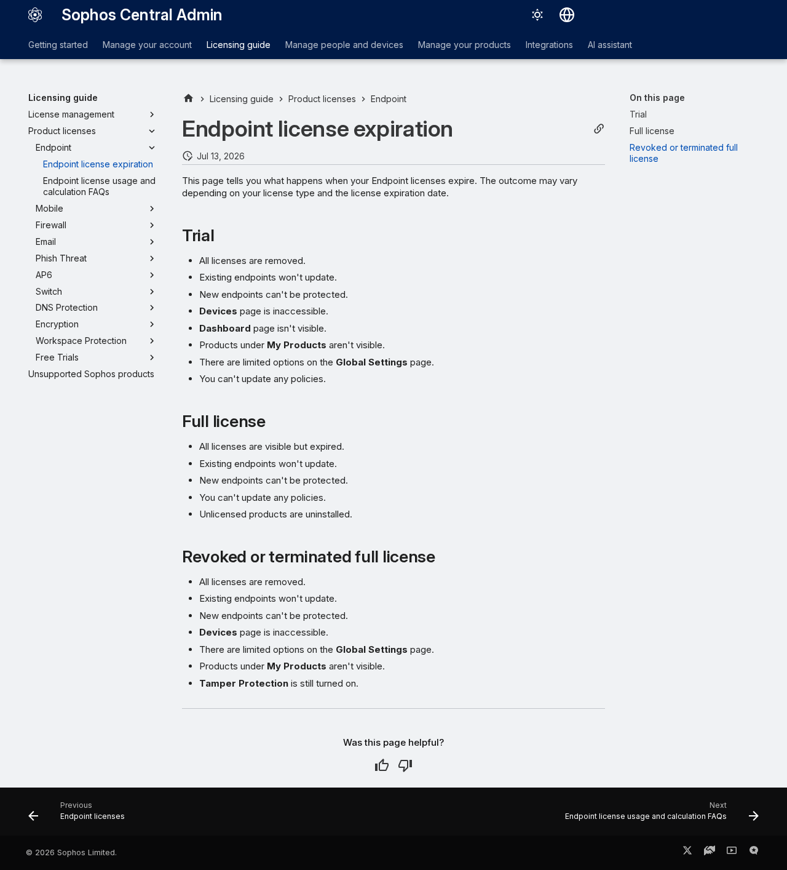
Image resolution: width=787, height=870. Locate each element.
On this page (657, 97)
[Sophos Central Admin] (35, 14)
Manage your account (147, 44)
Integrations (549, 44)
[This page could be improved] (405, 765)
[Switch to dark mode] (537, 14)
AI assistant (610, 44)
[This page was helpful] (381, 765)
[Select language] (567, 14)
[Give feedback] (754, 853)
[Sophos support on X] (687, 853)
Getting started (58, 44)
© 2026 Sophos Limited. (71, 852)
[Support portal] (709, 853)
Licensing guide (239, 44)
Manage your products (464, 44)
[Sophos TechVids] (732, 853)
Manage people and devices (344, 44)
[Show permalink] (599, 128)
